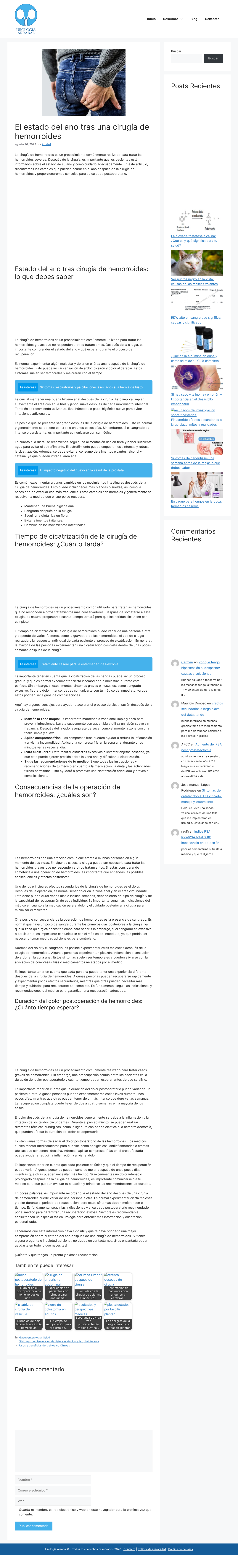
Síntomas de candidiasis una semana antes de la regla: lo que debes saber (195, 462)
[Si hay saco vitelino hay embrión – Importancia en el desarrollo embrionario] (197, 378)
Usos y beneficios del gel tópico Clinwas (44, 1345)
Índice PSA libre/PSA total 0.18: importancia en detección (200, 837)
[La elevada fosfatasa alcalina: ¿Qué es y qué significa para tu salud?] (197, 220)
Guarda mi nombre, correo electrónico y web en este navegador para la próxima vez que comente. (85, 1512)
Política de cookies (180, 1549)
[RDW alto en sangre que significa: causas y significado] (197, 302)
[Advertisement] (83, 222)
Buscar (176, 51)
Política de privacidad (152, 1549)
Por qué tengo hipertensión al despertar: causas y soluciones (200, 667)
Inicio (151, 19)
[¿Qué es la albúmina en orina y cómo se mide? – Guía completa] (197, 340)
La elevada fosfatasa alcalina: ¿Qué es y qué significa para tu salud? (194, 240)
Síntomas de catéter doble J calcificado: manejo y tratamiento (201, 796)
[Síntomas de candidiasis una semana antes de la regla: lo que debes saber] (197, 442)
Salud (46, 1337)
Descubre (170, 19)
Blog (194, 19)
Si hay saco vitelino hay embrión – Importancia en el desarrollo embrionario (196, 399)
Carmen (187, 662)
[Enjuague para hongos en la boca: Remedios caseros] (197, 485)
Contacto (212, 19)
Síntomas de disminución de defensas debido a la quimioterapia (59, 1341)
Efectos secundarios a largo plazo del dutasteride (202, 708)
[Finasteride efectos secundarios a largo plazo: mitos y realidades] (197, 412)
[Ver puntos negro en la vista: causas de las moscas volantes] (197, 263)
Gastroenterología (30, 1337)
